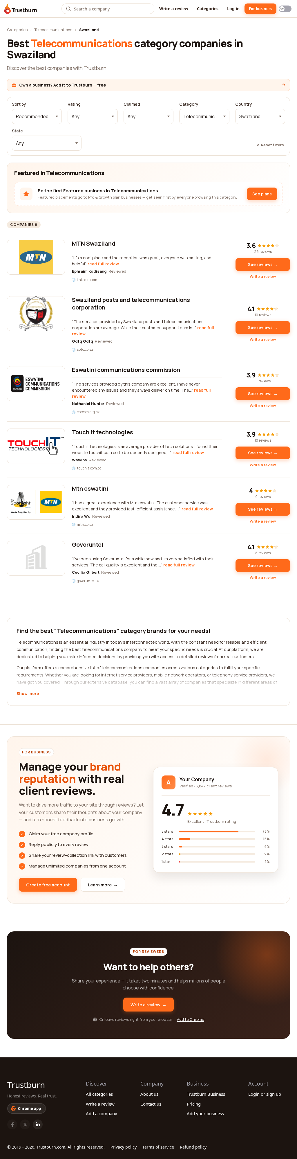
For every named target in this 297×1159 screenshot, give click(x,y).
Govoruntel (87, 544)
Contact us (150, 1104)
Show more (28, 694)
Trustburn (26, 1084)
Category (188, 104)
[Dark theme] (285, 9)
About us (149, 1094)
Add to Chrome (190, 1019)
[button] (37, 116)
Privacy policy (124, 1147)
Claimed (132, 104)
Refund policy (193, 1147)
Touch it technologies (102, 432)
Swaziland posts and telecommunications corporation (131, 303)
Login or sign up (264, 1094)
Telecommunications (53, 29)
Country (243, 104)
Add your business (205, 1113)
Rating (74, 104)
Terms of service (158, 1147)
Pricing (194, 1104)
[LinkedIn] (38, 1124)
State (17, 131)
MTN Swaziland (93, 243)
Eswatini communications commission (126, 370)
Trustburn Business (206, 1094)
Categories (207, 8)
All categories (99, 1094)
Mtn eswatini (90, 488)
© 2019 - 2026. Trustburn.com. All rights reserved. (56, 1147)
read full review (103, 264)
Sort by (19, 104)
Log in (233, 8)
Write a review (173, 8)
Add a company (101, 1113)
